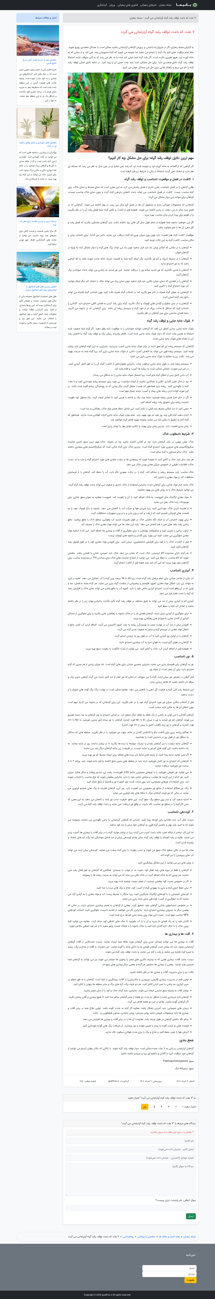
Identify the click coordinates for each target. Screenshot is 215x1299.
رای (144, 1107)
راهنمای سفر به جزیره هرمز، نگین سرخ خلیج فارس (40, 61)
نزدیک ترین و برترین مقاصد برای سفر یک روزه (38, 223)
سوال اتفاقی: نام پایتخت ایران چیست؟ (176, 1200)
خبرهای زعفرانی (148, 5)
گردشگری (102, 5)
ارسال (191, 1216)
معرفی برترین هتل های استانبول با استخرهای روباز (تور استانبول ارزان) (41, 288)
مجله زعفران (165, 5)
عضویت (191, 1280)
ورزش (112, 5)
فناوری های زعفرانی (128, 5)
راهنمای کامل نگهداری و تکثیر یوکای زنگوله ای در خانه (38, 144)
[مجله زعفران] (186, 5)
